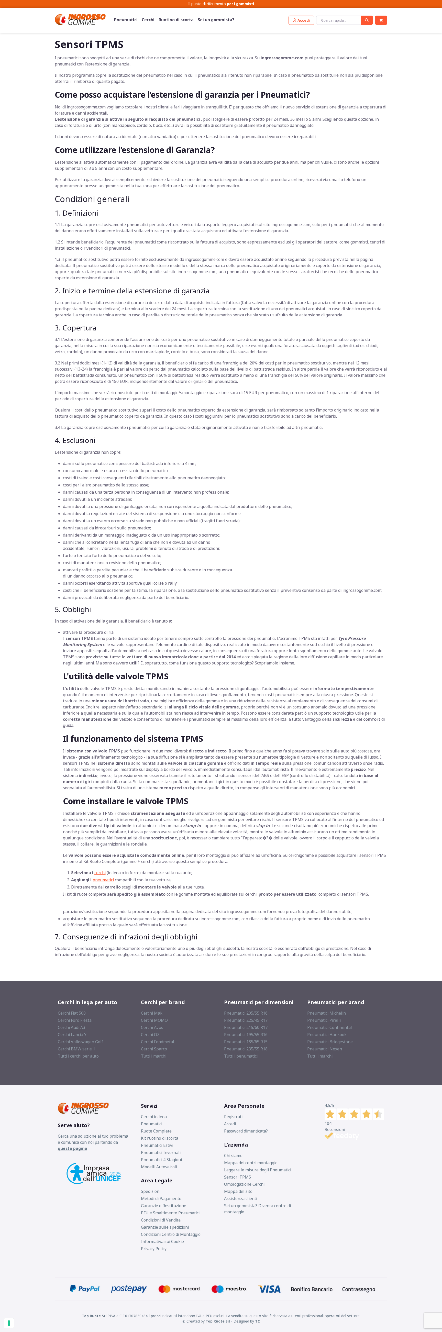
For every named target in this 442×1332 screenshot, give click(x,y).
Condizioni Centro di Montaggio (171, 1234)
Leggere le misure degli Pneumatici (257, 1170)
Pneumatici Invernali (161, 1152)
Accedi (230, 1124)
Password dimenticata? (246, 1131)
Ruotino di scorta (176, 20)
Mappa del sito (238, 1191)
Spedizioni (150, 1191)
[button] (301, 20)
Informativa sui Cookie (162, 1241)
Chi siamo (233, 1155)
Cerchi (148, 20)
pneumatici (103, 880)
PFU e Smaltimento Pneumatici (170, 1213)
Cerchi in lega (154, 1116)
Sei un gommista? (216, 20)
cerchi (100, 872)
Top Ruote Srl (218, 1321)
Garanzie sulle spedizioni (165, 1227)
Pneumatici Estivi (157, 1145)
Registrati (233, 1116)
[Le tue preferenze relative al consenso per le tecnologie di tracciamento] (9, 1323)
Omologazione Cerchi (244, 1184)
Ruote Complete (156, 1131)
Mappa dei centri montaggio (251, 1163)
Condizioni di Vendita (161, 1220)
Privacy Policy (154, 1248)
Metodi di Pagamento (161, 1198)
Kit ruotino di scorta (159, 1138)
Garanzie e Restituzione (163, 1205)
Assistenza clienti (240, 1198)
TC (257, 1321)
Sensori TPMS (237, 1177)
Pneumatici (126, 20)
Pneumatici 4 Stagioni (161, 1159)
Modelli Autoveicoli (159, 1167)
